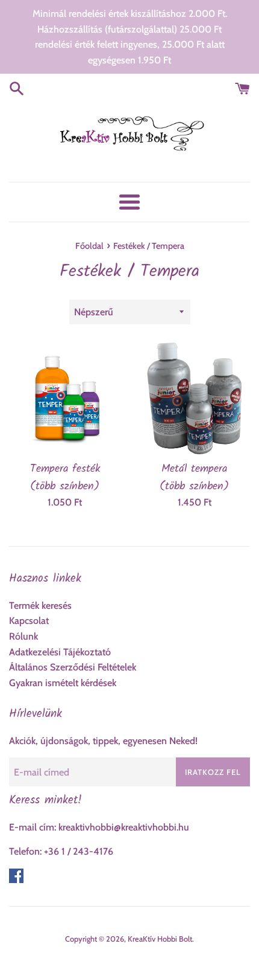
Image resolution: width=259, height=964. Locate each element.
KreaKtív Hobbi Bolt (160, 938)
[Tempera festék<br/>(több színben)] (64, 398)
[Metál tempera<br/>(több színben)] (194, 398)
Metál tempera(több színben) (194, 477)
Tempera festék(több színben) (65, 477)
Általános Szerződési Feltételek (72, 667)
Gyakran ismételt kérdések (62, 683)
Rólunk (23, 636)
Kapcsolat (29, 620)
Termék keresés (40, 605)
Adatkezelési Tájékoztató (60, 652)
